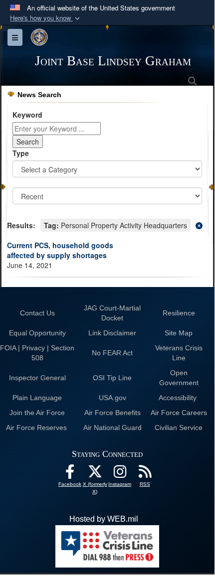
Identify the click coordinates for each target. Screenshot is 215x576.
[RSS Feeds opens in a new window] (144, 474)
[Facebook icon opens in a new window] (69, 474)
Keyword (27, 115)
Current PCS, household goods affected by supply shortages (60, 250)
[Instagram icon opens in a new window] (119, 474)
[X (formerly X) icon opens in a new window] (94, 474)
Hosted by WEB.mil (103, 519)
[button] (46, 18)
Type (20, 153)
